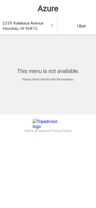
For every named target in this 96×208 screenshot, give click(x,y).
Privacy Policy (61, 131)
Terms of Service (36, 131)
